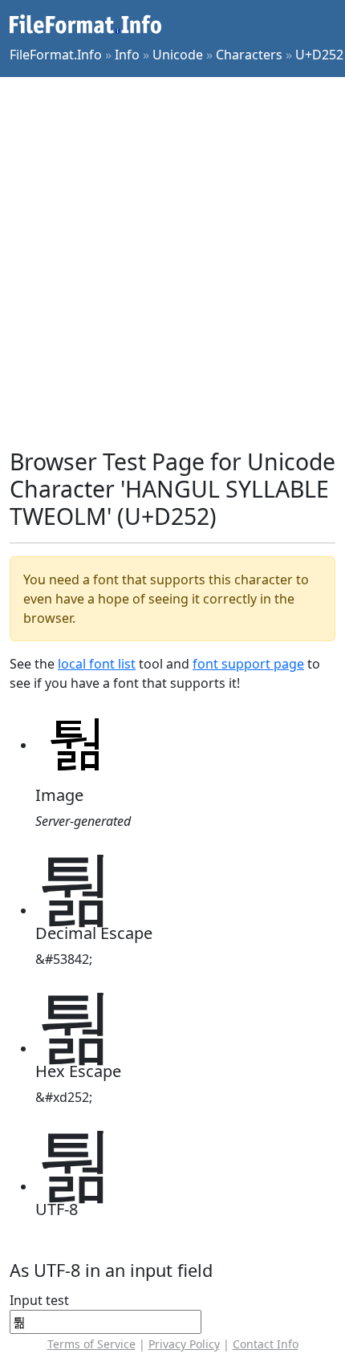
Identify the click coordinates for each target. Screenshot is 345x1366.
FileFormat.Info (56, 54)
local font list (97, 664)
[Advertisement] (172, 262)
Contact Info (265, 1344)
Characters (249, 54)
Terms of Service (91, 1344)
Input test (39, 1300)
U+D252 (319, 54)
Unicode (177, 54)
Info (127, 54)
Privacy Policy (184, 1344)
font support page (248, 664)
